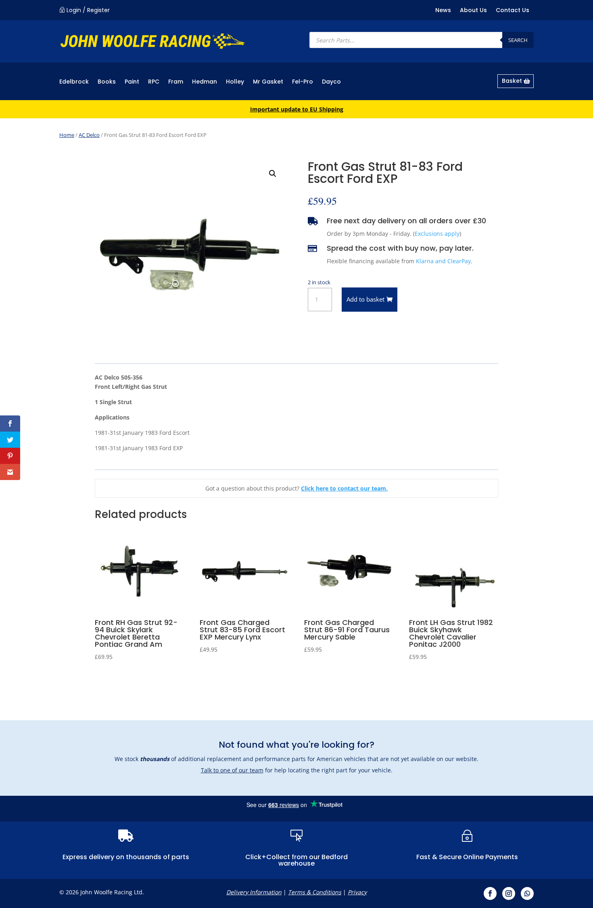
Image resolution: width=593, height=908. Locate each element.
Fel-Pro (302, 82)
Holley (235, 82)
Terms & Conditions (314, 892)
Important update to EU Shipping (296, 109)
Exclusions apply (437, 233)
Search (518, 40)
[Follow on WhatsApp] (527, 893)
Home (66, 134)
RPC (153, 82)
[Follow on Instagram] (508, 893)
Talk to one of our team (232, 770)
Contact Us (512, 10)
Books (107, 82)
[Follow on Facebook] (490, 893)
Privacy (357, 892)
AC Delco (89, 134)
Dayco (331, 82)
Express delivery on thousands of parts (126, 857)
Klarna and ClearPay (443, 261)
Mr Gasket (268, 82)
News (443, 10)
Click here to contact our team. (344, 488)
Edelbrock (74, 82)
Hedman (204, 82)
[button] (272, 173)
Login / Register (88, 10)
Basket (512, 81)
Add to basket (365, 299)
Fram (175, 82)
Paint (132, 82)
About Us (473, 10)
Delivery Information (254, 892)
